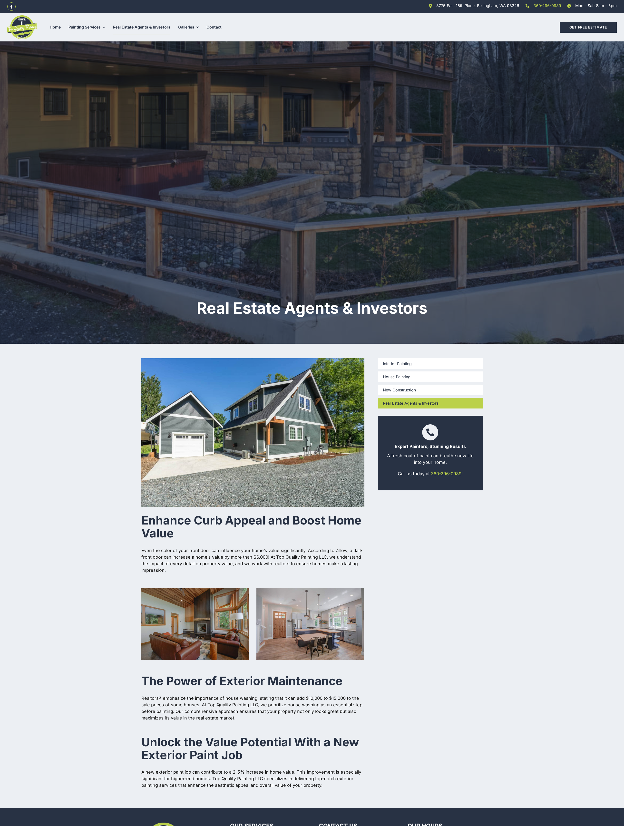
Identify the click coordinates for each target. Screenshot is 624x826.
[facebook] (11, 6)
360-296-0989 (547, 5)
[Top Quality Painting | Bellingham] (22, 17)
